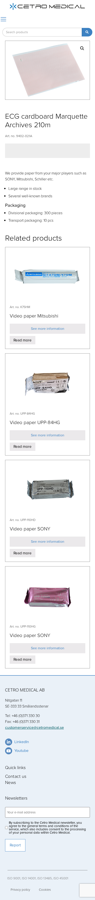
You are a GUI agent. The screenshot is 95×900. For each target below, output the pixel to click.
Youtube (21, 750)
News (10, 782)
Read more (22, 340)
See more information (47, 328)
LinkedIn (21, 742)
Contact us (16, 776)
